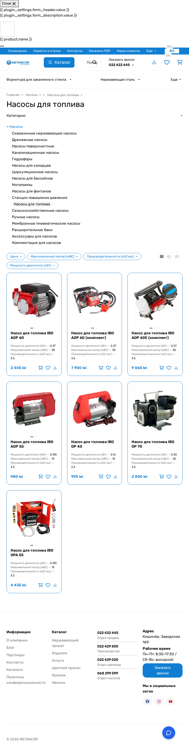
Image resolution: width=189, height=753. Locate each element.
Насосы (16, 126)
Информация (18, 632)
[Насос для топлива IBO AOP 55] (34, 409)
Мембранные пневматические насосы (46, 223)
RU (172, 51)
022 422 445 (119, 65)
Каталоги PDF (99, 51)
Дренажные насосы (29, 139)
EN (168, 55)
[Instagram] (159, 701)
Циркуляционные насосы (35, 172)
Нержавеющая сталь (117, 79)
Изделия (59, 653)
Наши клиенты (128, 51)
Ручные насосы (25, 217)
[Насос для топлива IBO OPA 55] (34, 518)
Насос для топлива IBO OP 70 (153, 444)
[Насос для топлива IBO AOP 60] (34, 300)
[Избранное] (167, 62)
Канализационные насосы (35, 152)
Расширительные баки (32, 230)
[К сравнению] (54, 368)
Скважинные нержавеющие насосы (44, 133)
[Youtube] (170, 701)
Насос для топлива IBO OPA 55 (32, 552)
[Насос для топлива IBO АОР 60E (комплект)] (155, 300)
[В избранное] (47, 368)
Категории (16, 115)
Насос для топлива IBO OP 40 (92, 444)
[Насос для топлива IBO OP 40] (95, 409)
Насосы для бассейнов (32, 178)
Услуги (58, 660)
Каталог (59, 632)
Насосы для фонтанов (31, 191)
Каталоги (14, 669)
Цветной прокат (66, 668)
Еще (149, 51)
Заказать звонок (122, 60)
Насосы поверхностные (33, 146)
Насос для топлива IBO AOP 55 (32, 444)
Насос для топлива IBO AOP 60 (32, 335)
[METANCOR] (17, 62)
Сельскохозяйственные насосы (40, 210)
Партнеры (15, 655)
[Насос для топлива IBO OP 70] (155, 409)
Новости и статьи (47, 51)
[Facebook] (147, 701)
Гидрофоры (22, 159)
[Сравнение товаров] (154, 62)
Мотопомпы (22, 185)
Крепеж (59, 675)
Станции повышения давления (39, 197)
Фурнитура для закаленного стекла (36, 79)
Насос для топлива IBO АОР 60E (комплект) (153, 335)
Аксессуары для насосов (34, 236)
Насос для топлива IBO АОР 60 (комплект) (92, 335)
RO (169, 47)
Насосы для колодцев (31, 165)
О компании (17, 51)
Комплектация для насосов (36, 243)
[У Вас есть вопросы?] (168, 732)
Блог (10, 647)
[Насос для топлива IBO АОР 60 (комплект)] (95, 300)
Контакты (75, 51)
